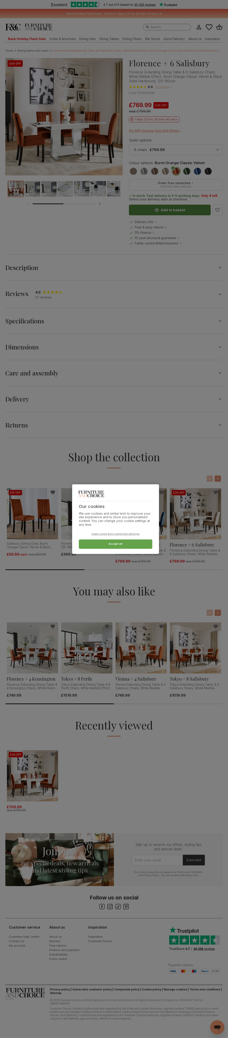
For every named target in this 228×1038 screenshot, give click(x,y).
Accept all (115, 543)
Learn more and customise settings (116, 533)
